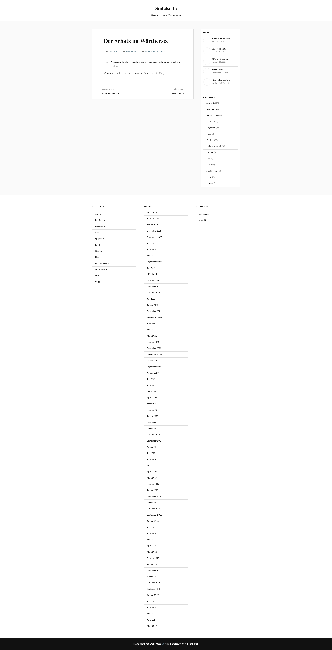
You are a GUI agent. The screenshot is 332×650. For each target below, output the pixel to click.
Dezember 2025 (154, 231)
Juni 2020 (151, 385)
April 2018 (152, 546)
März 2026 (152, 212)
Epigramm (211, 128)
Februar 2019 (153, 484)
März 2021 (152, 336)
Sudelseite (166, 8)
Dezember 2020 (154, 348)
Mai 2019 (151, 466)
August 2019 (153, 447)
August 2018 (153, 521)
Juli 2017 (151, 601)
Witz (163, 51)
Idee (97, 257)
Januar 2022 (152, 305)
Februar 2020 (153, 410)
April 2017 (152, 620)
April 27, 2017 (132, 51)
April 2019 (152, 472)
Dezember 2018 (154, 496)
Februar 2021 (153, 342)
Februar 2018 (153, 558)
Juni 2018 (151, 533)
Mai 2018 (151, 540)
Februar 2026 (153, 219)
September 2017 (154, 589)
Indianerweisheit (152, 51)
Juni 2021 (151, 324)
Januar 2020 (152, 416)
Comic (98, 232)
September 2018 (154, 515)
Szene (209, 177)
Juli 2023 (151, 299)
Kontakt (202, 220)
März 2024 (152, 274)
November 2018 (154, 503)
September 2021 (154, 317)
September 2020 (154, 367)
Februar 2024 (153, 280)
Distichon (210, 122)
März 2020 (152, 404)
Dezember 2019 (154, 422)
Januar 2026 (152, 225)
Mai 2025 (151, 256)
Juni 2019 (151, 459)
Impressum (204, 214)
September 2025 (154, 237)
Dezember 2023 (154, 287)
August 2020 (153, 373)
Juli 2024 (151, 268)
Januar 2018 (152, 564)
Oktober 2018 (153, 509)
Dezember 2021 (154, 311)
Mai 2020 (151, 391)
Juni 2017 (151, 608)
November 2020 (154, 354)
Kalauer (209, 152)
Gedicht (210, 140)
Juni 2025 (151, 249)
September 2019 (154, 441)
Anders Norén (192, 644)
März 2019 (152, 478)
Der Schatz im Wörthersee (136, 40)
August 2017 (153, 595)
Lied (208, 159)
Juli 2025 (151, 243)
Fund (208, 134)
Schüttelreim (212, 171)
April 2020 (152, 398)
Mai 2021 (151, 330)
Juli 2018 (151, 527)
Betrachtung (212, 115)
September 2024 (154, 262)
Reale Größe (178, 93)
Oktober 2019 (153, 435)
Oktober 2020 (153, 361)
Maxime (210, 165)
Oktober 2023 (153, 293)
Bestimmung (212, 109)
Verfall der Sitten (110, 93)
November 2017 (154, 577)
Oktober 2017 (153, 583)
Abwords (210, 103)
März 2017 (152, 626)
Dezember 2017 (154, 570)
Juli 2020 (151, 379)
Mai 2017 (151, 614)
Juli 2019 (151, 453)
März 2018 (152, 552)
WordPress (155, 644)
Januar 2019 (152, 490)
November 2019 (154, 428)
